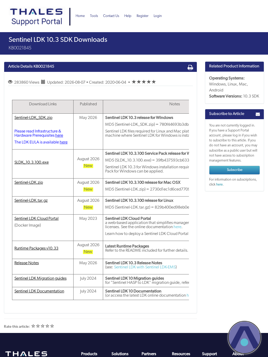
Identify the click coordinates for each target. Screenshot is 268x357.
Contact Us (111, 16)
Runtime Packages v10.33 (36, 248)
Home (80, 16)
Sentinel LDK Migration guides (40, 279)
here (177, 227)
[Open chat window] (244, 337)
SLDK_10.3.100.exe (31, 162)
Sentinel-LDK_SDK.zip (33, 118)
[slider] (144, 82)
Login (158, 16)
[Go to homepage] (41, 10)
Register (142, 16)
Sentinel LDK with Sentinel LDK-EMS (145, 267)
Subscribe (234, 170)
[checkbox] (134, 82)
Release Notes (26, 263)
